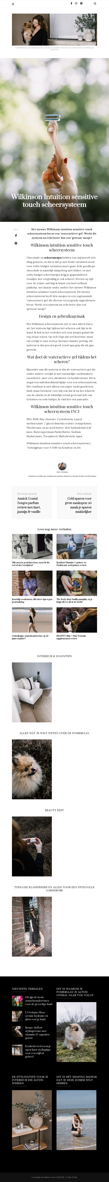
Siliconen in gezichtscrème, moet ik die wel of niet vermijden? (31, 564)
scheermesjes (53, 257)
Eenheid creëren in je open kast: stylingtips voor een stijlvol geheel (38, 1051)
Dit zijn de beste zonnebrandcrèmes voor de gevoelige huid (38, 1001)
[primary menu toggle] (13, 4)
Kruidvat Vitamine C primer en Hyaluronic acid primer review (71, 564)
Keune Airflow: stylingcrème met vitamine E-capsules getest (37, 1033)
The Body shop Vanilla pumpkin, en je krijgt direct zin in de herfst (74, 600)
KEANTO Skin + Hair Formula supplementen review (71, 637)
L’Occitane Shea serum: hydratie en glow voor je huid (36, 1016)
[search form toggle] (95, 4)
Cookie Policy (71, 1177)
